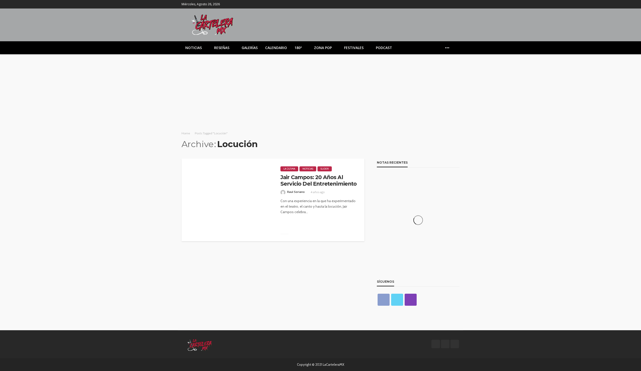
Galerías (250, 47)
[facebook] (443, 4)
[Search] (455, 47)
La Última (289, 168)
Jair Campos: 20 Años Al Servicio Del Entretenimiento (318, 180)
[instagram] (456, 4)
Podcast (384, 47)
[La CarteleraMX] (212, 24)
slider (324, 168)
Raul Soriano (296, 192)
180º (298, 47)
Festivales (354, 47)
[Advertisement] (320, 92)
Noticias (193, 47)
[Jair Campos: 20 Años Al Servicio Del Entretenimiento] (227, 200)
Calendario (276, 47)
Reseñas (221, 47)
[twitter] (449, 4)
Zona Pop (323, 47)
